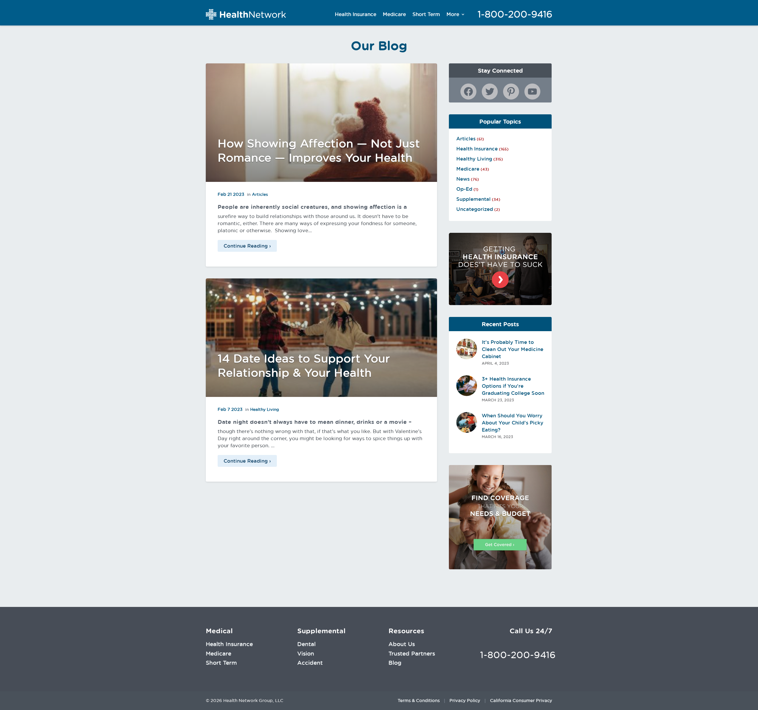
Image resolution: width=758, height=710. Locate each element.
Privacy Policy (464, 700)
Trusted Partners (411, 653)
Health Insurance (355, 14)
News (463, 179)
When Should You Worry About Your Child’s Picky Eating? (512, 422)
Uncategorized (474, 209)
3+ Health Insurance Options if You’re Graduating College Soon (513, 386)
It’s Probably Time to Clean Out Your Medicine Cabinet (512, 349)
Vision (305, 653)
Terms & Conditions (419, 700)
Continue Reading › (247, 246)
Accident (310, 663)
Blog (395, 663)
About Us (401, 644)
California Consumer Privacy (521, 700)
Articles (260, 194)
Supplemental (473, 199)
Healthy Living (264, 409)
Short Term (426, 14)
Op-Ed (464, 189)
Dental (306, 644)
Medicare (394, 14)
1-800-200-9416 (515, 14)
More (453, 14)
